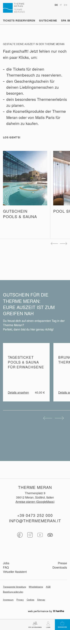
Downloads (59, 567)
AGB (48, 587)
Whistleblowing (36, 587)
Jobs (6, 563)
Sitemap (41, 600)
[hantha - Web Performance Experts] (58, 611)
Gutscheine (48, 20)
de (56, 5)
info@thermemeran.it (35, 520)
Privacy (20, 600)
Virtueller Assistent (15, 572)
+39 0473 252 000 (35, 515)
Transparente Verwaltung (14, 587)
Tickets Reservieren (19, 20)
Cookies (30, 600)
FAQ (6, 567)
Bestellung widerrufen (13, 592)
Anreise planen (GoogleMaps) (35, 501)
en (65, 5)
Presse (62, 563)
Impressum (8, 600)
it (61, 5)
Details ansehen (18, 392)
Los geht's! (12, 137)
